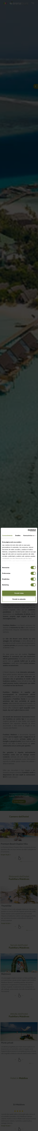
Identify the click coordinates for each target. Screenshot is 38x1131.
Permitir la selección (19, 599)
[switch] (33, 573)
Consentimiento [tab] (7, 535)
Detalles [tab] (17, 535)
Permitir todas (19, 593)
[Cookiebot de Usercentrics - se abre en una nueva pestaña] (28, 530)
